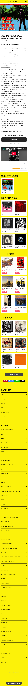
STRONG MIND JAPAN (7, 526)
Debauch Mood (5, 618)
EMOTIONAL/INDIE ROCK (7, 561)
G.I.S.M (3, 644)
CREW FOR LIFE (5, 521)
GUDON (3, 478)
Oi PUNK (3, 504)
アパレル (3, 403)
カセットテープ (4, 473)
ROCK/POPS (4, 513)
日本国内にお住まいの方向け (14, 143)
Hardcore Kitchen (5, 609)
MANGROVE (4, 482)
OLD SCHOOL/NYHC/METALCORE (10, 517)
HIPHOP (3, 565)
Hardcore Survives (6, 587)
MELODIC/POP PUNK (6, 543)
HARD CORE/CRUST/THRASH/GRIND (10, 491)
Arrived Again (4, 425)
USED (2, 657)
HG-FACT (3, 596)
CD (2, 394)
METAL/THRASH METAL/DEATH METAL (11, 557)
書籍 (2, 407)
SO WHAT (3, 662)
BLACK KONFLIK (5, 530)
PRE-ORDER (4, 416)
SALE (2, 649)
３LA (2, 434)
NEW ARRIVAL (4, 421)
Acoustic (3, 627)
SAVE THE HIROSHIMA (7, 464)
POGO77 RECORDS (6, 605)
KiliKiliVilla (3, 600)
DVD (2, 469)
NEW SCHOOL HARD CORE (8, 574)
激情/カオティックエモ (6, 631)
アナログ (3, 399)
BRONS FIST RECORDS (7, 456)
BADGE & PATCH (5, 653)
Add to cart (14, 139)
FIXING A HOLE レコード (7, 640)
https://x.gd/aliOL (5, 67)
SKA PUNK (4, 552)
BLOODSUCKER (5, 412)
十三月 (2, 438)
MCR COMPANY (5, 447)
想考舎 (2, 451)
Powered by (12, 672)
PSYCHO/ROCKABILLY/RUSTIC (9, 548)
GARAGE (3, 535)
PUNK (2, 500)
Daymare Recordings (6, 443)
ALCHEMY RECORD (6, 486)
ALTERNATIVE (4, 508)
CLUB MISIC (4, 578)
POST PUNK (4, 495)
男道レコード (4, 622)
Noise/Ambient (5, 583)
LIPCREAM (3, 635)
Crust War (3, 614)
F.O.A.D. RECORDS (5, 460)
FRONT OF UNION (5, 539)
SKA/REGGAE (4, 570)
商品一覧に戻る (14, 374)
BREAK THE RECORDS (7, 429)
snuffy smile (4, 592)
